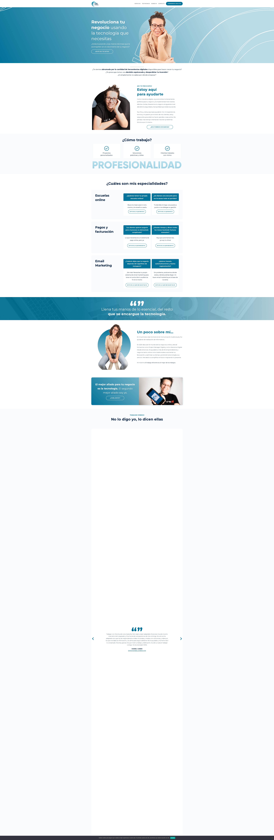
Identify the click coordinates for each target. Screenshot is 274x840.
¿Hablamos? (115, 398)
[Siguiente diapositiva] (181, 638)
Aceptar (173, 837)
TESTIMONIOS (146, 3)
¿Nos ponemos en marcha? (159, 127)
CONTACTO (161, 3)
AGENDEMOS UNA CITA (174, 3)
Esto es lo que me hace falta (137, 285)
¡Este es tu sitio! (102, 51)
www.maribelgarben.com (137, 650)
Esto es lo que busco (137, 211)
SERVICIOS (137, 3)
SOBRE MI (154, 3)
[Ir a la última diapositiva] (93, 638)
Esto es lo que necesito (137, 245)
